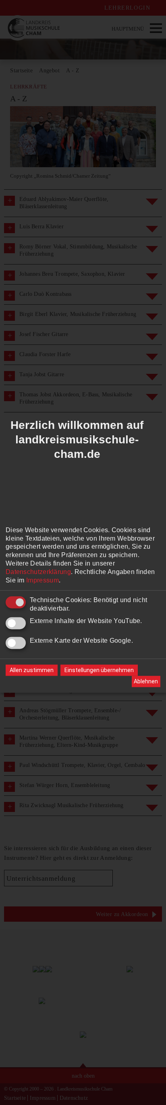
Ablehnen (146, 681)
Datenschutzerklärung (38, 571)
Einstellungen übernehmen (99, 670)
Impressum (42, 580)
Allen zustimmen (32, 670)
